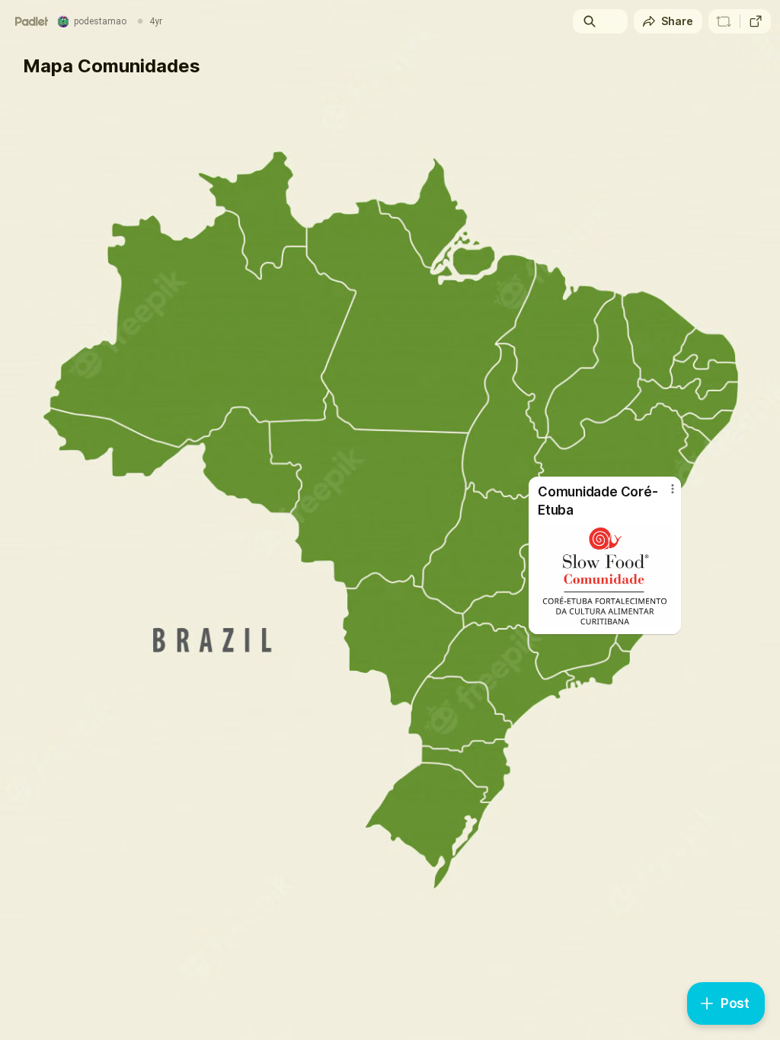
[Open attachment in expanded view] (605, 576)
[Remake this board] (723, 21)
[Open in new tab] (755, 21)
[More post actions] (662, 495)
